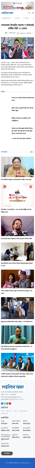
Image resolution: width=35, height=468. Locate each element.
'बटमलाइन (26, 18)
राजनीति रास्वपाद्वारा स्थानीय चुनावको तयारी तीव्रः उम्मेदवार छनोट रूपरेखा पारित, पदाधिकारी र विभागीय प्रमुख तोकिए (17, 375)
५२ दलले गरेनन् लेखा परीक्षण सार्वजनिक (21, 138)
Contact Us (4, 413)
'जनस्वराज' (17, 18)
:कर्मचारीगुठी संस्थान (6, 18)
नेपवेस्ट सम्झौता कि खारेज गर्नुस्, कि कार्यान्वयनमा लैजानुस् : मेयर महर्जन (16, 292)
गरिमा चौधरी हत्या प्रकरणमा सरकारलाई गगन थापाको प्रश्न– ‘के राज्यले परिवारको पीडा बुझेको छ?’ (16, 348)
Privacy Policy (23, 411)
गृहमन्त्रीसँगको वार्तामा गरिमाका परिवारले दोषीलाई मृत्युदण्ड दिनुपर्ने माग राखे (17, 264)
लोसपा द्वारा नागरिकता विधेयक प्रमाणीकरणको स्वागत (23, 99)
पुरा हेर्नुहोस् (7, 453)
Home (3, 411)
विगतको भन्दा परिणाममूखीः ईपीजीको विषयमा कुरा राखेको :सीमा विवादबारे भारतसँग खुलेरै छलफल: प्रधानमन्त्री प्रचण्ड (22, 131)
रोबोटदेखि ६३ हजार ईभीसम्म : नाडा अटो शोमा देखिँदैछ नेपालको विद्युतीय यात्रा (16, 211)
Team (15, 411)
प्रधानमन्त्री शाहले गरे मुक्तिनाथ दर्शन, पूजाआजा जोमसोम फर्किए (16, 238)
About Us (9, 411)
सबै (31, 152)
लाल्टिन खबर (11, 33)
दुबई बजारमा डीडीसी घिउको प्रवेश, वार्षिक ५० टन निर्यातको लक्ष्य (16, 321)
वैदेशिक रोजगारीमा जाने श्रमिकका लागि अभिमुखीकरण (21, 119)
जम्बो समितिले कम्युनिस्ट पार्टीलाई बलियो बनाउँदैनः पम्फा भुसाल (16, 179)
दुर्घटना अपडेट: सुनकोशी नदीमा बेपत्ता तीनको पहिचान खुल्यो (22, 109)
